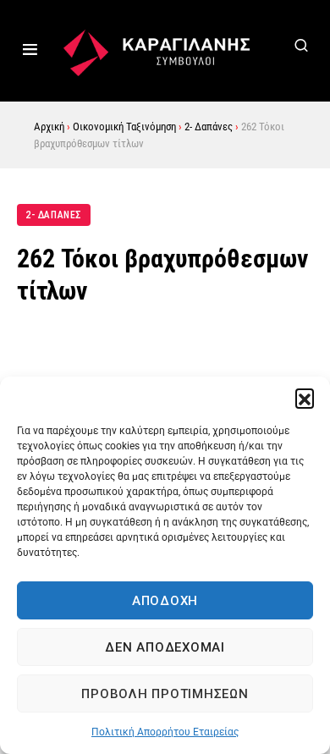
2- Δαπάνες (208, 126)
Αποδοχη (165, 600)
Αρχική (49, 126)
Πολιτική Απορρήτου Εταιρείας (165, 732)
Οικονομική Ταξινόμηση (124, 126)
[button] (304, 397)
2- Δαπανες (53, 215)
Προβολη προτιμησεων (164, 694)
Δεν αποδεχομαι (165, 647)
